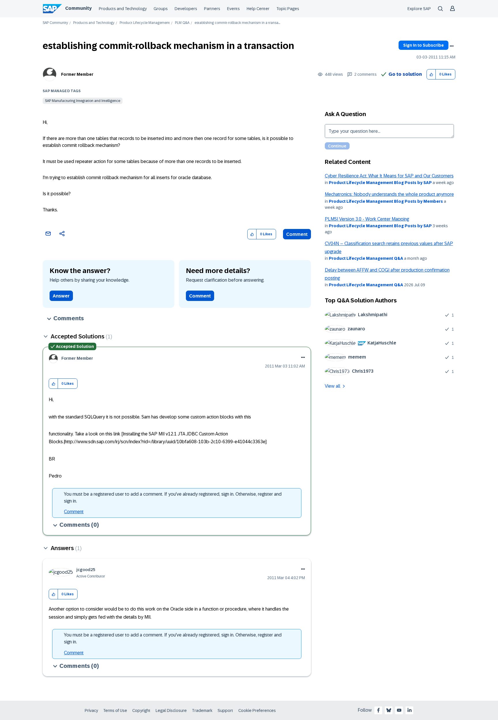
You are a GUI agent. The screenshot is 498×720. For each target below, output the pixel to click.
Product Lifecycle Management (145, 23)
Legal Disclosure (171, 710)
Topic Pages (287, 8)
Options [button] (451, 46)
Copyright (141, 710)
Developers (186, 8)
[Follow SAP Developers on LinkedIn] (409, 710)
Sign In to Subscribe (423, 45)
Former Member (77, 74)
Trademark (202, 710)
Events (233, 8)
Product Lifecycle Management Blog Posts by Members (386, 201)
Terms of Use (115, 710)
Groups (161, 8)
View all (332, 386)
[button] (431, 74)
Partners (212, 8)
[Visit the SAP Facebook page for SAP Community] (378, 710)
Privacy (91, 710)
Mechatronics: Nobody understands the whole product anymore (389, 194)
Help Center (258, 8)
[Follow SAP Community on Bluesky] (388, 710)
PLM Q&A (182, 23)
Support (225, 710)
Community (78, 8)
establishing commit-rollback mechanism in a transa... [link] (237, 23)
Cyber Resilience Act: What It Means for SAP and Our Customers (389, 175)
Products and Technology (123, 8)
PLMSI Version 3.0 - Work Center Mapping (367, 219)
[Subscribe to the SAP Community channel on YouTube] (399, 710)
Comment (297, 234)
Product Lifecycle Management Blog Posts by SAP (380, 182)
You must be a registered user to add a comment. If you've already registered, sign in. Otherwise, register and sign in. (173, 497)
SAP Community (55, 23)
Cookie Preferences (257, 710)
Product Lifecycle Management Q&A (366, 258)
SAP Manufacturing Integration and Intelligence (82, 101)
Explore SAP (419, 8)
